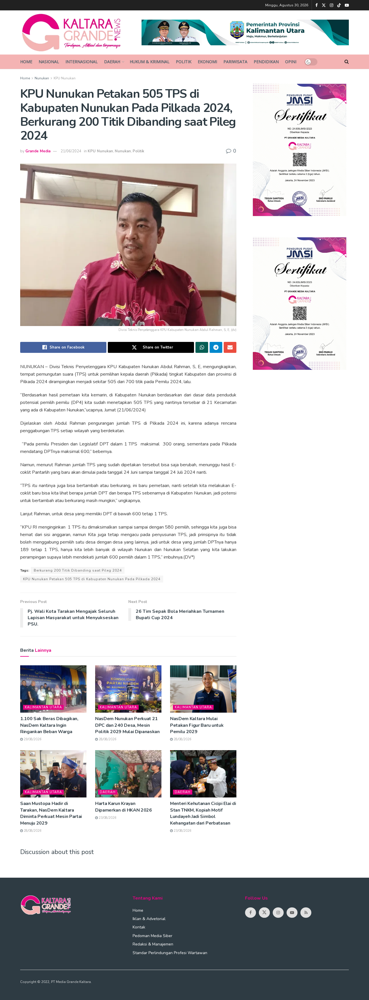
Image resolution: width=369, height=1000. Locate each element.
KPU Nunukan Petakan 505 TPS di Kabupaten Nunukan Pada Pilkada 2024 (91, 579)
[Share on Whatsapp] (201, 347)
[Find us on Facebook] (316, 5)
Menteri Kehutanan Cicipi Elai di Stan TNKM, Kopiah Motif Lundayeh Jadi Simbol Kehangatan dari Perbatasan (203, 813)
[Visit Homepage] (76, 32)
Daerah (112, 61)
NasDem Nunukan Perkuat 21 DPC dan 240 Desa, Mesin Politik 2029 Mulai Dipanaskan (127, 725)
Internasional (81, 61)
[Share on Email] (230, 347)
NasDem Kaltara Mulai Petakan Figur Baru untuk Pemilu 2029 (196, 725)
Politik (183, 61)
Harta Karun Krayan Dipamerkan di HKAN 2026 (123, 806)
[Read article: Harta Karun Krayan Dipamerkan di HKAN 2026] (128, 773)
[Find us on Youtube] (347, 5)
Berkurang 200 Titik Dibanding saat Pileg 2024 (78, 570)
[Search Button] (346, 62)
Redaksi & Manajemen (153, 944)
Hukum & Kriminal (150, 61)
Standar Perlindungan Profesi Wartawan (170, 953)
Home (26, 61)
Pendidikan (266, 61)
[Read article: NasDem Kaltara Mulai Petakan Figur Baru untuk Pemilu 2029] (203, 689)
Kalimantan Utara (43, 707)
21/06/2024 (71, 151)
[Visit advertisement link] (245, 32)
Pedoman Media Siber (152, 936)
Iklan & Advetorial (149, 919)
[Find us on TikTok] (339, 5)
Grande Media (37, 151)
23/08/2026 (107, 818)
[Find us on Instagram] (331, 5)
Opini (290, 61)
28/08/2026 (107, 739)
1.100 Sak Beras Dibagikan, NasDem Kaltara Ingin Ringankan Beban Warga (49, 725)
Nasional (49, 61)
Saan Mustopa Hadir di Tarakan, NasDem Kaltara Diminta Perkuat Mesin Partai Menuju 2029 (51, 813)
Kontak (139, 927)
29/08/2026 (32, 739)
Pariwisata (235, 61)
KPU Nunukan (65, 78)
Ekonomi (207, 61)
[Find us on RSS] (305, 912)
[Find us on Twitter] (324, 5)
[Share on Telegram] (216, 347)
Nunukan (42, 78)
